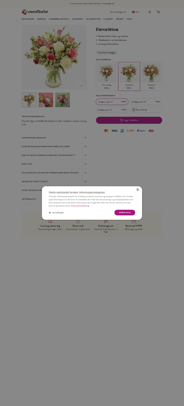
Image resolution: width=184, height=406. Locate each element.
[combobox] (137, 189)
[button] (56, 212)
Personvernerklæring (80, 205)
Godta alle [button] (124, 212)
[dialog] (92, 203)
